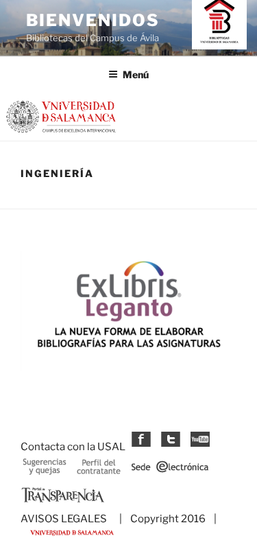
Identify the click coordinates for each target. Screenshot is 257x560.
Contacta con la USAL (73, 447)
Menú (136, 74)
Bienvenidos (93, 20)
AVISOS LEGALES (64, 519)
